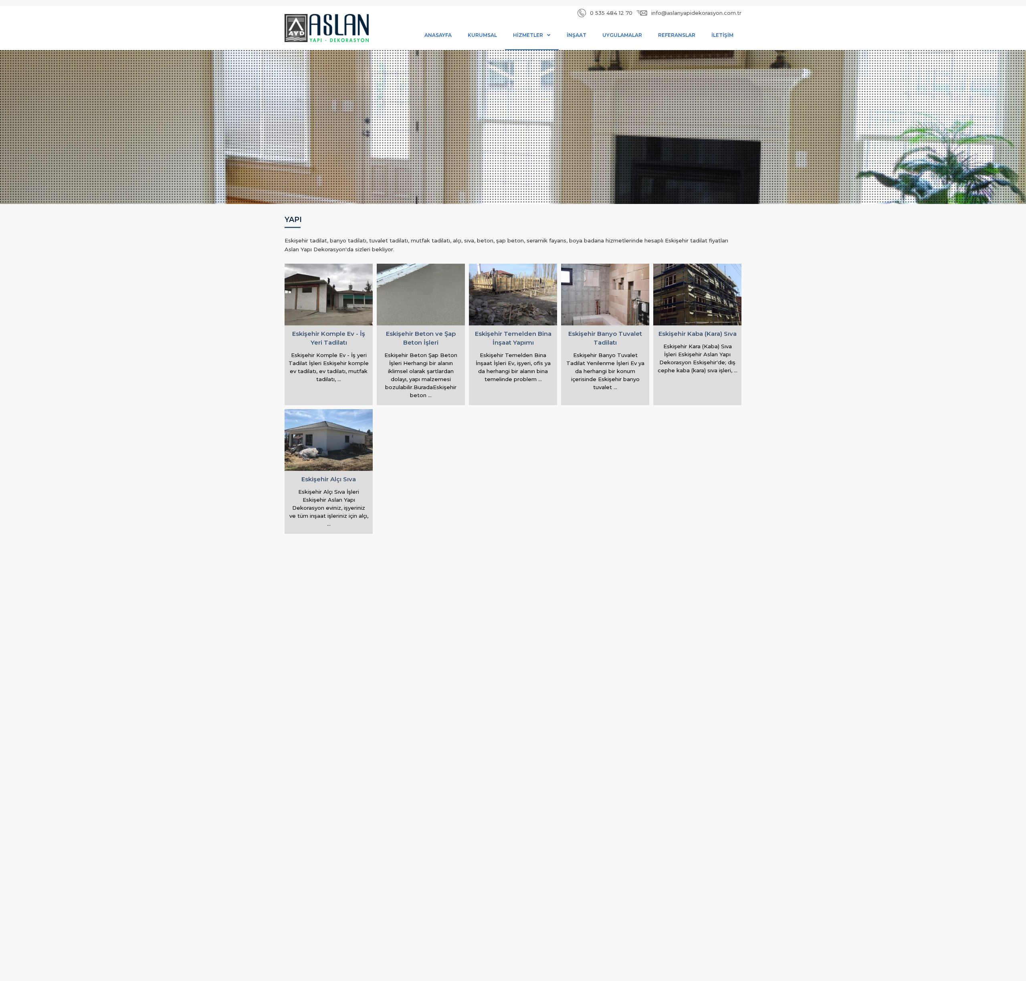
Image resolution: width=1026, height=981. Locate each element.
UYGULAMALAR (622, 35)
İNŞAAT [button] (576, 35)
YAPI (293, 220)
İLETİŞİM (722, 35)
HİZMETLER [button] (528, 35)
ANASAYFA (438, 35)
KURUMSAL (482, 35)
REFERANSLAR (676, 35)
